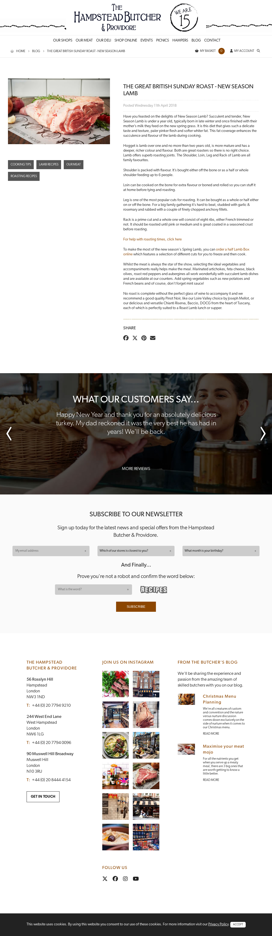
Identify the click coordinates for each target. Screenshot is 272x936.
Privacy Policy (218, 924)
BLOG (196, 41)
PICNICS (162, 41)
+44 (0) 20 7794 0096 (51, 743)
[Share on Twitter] (136, 338)
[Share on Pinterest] (145, 338)
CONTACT (212, 41)
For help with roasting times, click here (152, 240)
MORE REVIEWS (136, 469)
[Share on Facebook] (127, 338)
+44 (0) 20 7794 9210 (51, 706)
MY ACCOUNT (244, 51)
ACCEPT (238, 924)
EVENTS (147, 41)
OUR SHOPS (62, 41)
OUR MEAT (84, 41)
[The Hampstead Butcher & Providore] (136, 17)
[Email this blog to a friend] (154, 338)
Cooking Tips (21, 164)
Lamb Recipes (48, 164)
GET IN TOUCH (43, 797)
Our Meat (73, 164)
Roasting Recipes (24, 176)
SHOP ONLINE (125, 41)
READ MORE (211, 733)
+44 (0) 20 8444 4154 (51, 780)
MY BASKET (211, 51)
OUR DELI (103, 41)
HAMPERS (180, 41)
